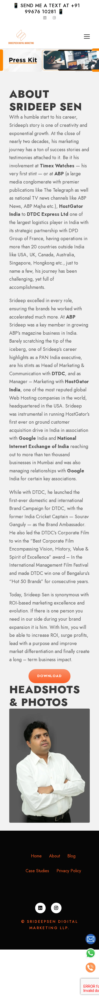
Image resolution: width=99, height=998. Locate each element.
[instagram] (56, 908)
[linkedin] (40, 908)
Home (36, 856)
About (54, 856)
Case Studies (37, 871)
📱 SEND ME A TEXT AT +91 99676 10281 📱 (46, 8)
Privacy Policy (68, 871)
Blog (71, 856)
